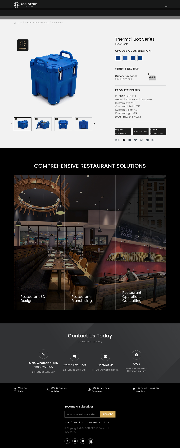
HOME (19, 23)
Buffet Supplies (42, 23)
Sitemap (107, 422)
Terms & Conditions (74, 422)
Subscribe (107, 414)
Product (28, 23)
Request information (120, 131)
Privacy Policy (93, 422)
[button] (94, 124)
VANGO (72, 432)
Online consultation (156, 131)
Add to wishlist (141, 131)
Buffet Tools (57, 23)
